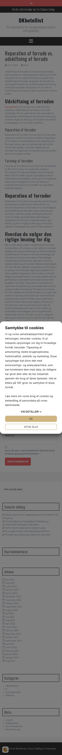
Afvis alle (31, 426)
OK (31, 418)
